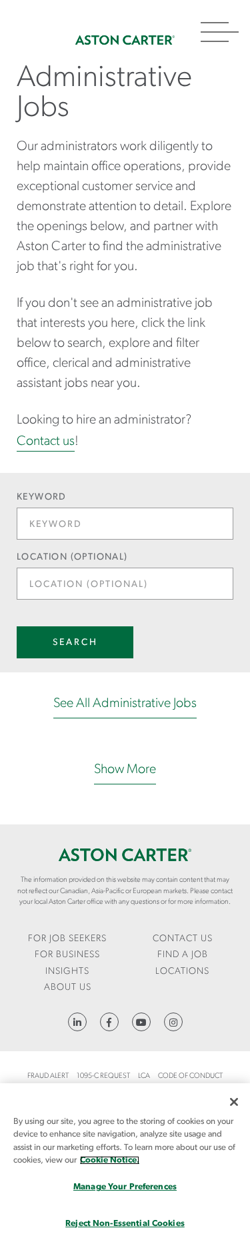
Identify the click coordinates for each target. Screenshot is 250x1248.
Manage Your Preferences (125, 1187)
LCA (144, 1076)
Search (75, 643)
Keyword (42, 497)
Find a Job (182, 955)
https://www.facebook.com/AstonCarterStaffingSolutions (109, 1022)
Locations (182, 972)
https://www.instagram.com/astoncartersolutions (173, 1022)
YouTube (141, 1022)
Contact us (46, 441)
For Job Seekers (67, 939)
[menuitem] (68, 939)
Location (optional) (72, 557)
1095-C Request (103, 1076)
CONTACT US (183, 939)
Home (124, 40)
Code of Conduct (190, 1076)
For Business (67, 955)
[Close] (234, 1102)
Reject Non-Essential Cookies (125, 1223)
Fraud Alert (48, 1076)
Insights (67, 972)
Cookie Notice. (109, 1160)
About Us (67, 988)
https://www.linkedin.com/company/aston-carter (77, 1022)
